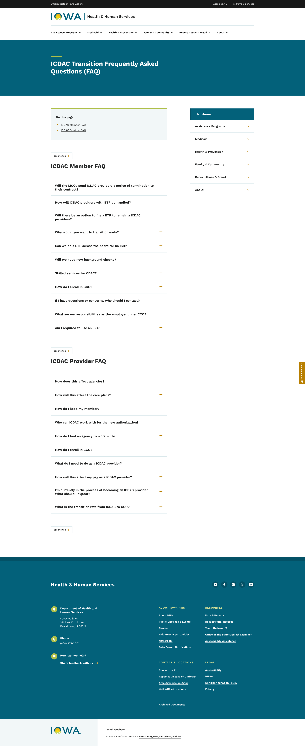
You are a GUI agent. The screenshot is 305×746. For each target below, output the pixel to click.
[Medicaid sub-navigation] (101, 33)
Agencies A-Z (220, 4)
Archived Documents (172, 704)
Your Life (214, 628)
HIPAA (209, 676)
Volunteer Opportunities (174, 634)
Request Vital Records (219, 621)
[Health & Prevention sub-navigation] (136, 33)
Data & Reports (214, 615)
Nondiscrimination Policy (221, 682)
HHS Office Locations (172, 689)
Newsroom (166, 640)
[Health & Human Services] (67, 16)
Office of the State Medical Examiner (228, 634)
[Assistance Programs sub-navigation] (80, 33)
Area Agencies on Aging (173, 682)
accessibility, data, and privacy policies (160, 736)
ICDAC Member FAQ (73, 124)
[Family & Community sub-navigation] (171, 33)
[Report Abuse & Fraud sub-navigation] (209, 33)
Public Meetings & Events (175, 621)
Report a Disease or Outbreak (177, 676)
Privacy (209, 689)
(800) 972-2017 (69, 643)
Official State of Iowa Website (67, 4)
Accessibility (213, 670)
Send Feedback (115, 729)
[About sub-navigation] (226, 33)
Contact (166, 670)
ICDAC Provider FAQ (73, 130)
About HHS (166, 615)
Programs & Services (243, 4)
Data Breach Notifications (175, 647)
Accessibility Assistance (220, 640)
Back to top (60, 156)
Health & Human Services (111, 16)
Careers (164, 628)
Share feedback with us (76, 663)
